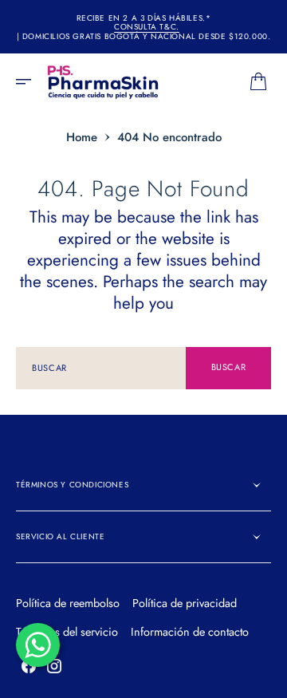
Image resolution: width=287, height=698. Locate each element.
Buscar (228, 367)
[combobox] (101, 368)
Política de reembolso (68, 603)
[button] (28, 81)
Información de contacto (190, 632)
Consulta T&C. (146, 27)
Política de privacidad (184, 603)
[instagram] (54, 666)
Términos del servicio (67, 632)
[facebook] (28, 666)
